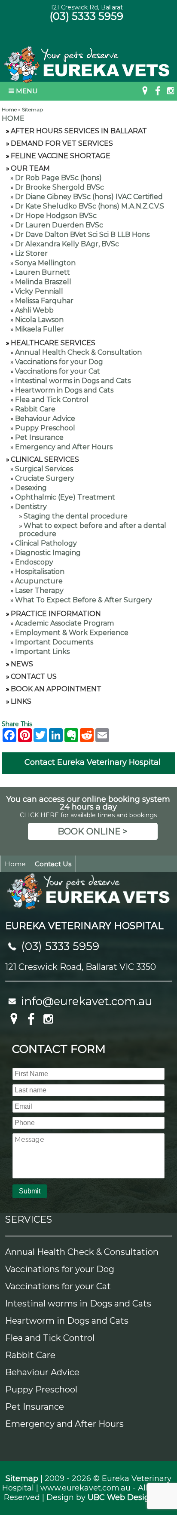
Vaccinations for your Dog (59, 362)
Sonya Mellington (45, 263)
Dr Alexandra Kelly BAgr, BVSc (67, 244)
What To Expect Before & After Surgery (83, 600)
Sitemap (32, 109)
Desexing (31, 488)
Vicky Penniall (39, 291)
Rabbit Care (35, 409)
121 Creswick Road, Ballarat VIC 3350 (80, 967)
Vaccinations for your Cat (57, 371)
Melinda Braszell (43, 282)
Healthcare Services (53, 343)
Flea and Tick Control (51, 400)
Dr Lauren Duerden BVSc (59, 225)
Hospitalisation (39, 571)
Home (9, 109)
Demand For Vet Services (62, 143)
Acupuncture (39, 581)
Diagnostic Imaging (48, 553)
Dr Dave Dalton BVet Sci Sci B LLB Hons (82, 234)
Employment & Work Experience (71, 633)
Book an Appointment (56, 689)
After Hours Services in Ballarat (79, 131)
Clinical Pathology (46, 543)
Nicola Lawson (39, 320)
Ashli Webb (34, 310)
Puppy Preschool (45, 428)
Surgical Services (44, 469)
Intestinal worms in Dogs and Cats (73, 381)
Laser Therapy (39, 590)
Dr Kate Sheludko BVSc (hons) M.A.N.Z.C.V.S (89, 206)
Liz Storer (31, 253)
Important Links (42, 651)
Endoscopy (34, 562)
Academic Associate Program (64, 623)
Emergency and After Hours (64, 447)
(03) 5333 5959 (86, 16)
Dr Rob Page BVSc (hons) (58, 178)
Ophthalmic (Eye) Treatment (65, 497)
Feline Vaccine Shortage (60, 156)
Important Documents (54, 642)
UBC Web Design (121, 1497)
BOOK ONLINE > (93, 831)
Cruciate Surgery (44, 478)
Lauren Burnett (42, 272)
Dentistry (31, 507)
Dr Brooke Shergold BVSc (59, 187)
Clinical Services (45, 459)
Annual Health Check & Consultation (78, 352)
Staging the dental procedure (76, 516)
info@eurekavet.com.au (86, 1001)
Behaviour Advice (45, 418)
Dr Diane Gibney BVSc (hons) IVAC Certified (89, 197)
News (22, 664)
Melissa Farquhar (44, 301)
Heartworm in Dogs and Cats (64, 390)
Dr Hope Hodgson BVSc (56, 216)
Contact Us (34, 676)
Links (21, 701)
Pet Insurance (39, 437)
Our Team (30, 168)
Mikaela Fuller (39, 329)
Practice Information (56, 614)
